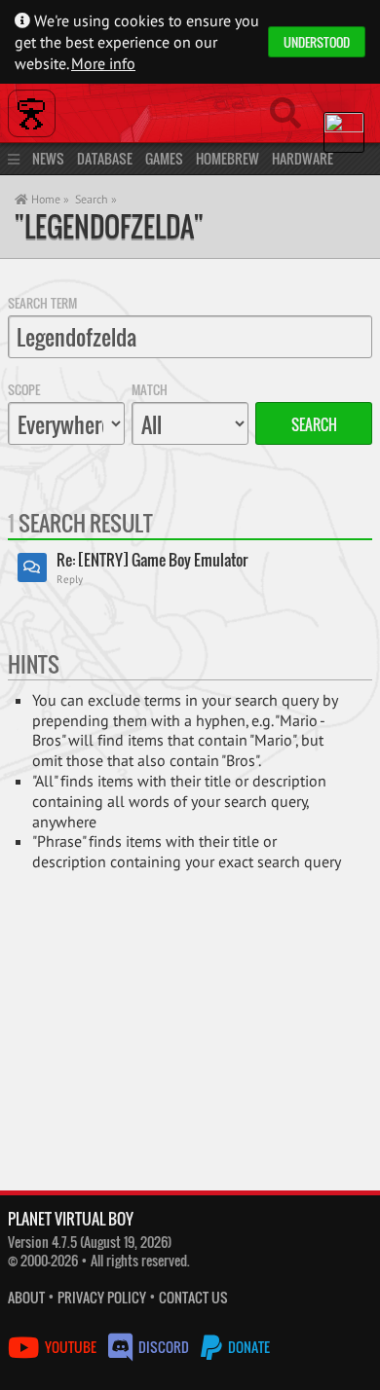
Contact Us (193, 1297)
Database (105, 158)
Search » (96, 199)
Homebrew (227, 158)
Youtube (70, 1346)
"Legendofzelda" (109, 226)
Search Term (42, 302)
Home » (48, 199)
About (26, 1297)
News (48, 158)
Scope (24, 389)
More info (103, 63)
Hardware (302, 158)
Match (150, 389)
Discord (163, 1346)
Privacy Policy (101, 1297)
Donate (247, 1346)
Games (164, 158)
